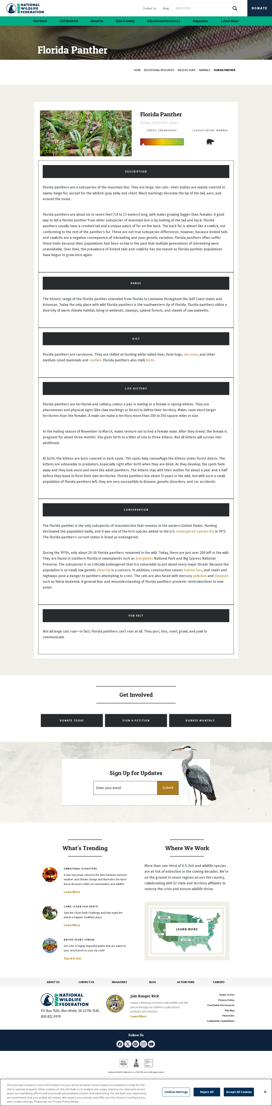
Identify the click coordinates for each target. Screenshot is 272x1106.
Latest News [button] (230, 21)
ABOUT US (53, 982)
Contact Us (149, 8)
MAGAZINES (119, 982)
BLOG (152, 982)
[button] (167, 788)
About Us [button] (97, 21)
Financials (228, 1015)
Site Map (229, 1010)
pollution (200, 576)
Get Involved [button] (69, 21)
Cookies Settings (176, 1092)
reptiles (95, 360)
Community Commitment (220, 1021)
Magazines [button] (200, 21)
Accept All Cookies (239, 1092)
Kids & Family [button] (125, 21)
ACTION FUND (185, 982)
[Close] (265, 1092)
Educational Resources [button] (163, 21)
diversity (103, 570)
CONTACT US (86, 982)
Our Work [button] (40, 21)
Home (137, 70)
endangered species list (195, 531)
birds (150, 360)
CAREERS (219, 982)
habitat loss (193, 570)
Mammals (204, 70)
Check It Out (72, 958)
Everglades (144, 558)
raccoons (191, 354)
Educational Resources (159, 70)
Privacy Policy (226, 1000)
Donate (260, 8)
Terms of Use (226, 994)
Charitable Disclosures (220, 1005)
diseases (221, 576)
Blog (166, 8)
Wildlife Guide (187, 70)
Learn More (72, 892)
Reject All (207, 1092)
